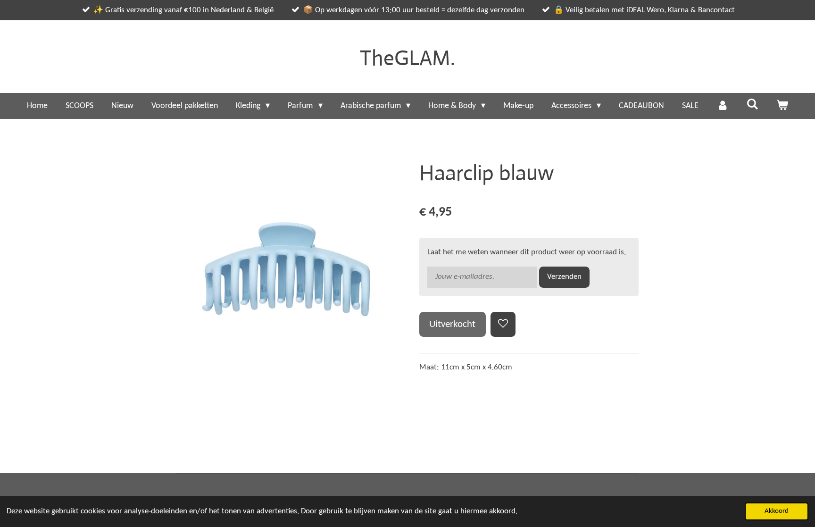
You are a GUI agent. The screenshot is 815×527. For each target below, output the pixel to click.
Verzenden (564, 277)
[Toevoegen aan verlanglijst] (503, 324)
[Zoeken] (752, 105)
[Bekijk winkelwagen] (782, 106)
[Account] (722, 106)
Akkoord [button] (777, 511)
